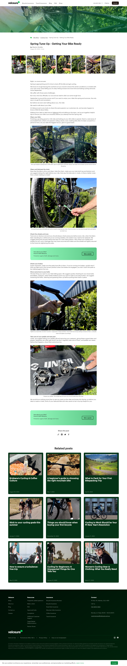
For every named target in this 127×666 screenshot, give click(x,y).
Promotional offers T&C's (27, 638)
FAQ (55, 3)
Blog (50, 3)
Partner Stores (31, 626)
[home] (14, 2)
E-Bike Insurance (51, 613)
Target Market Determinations (31, 622)
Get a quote (87, 254)
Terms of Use (12, 638)
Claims (107, 3)
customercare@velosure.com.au (100, 616)
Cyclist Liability (38, 646)
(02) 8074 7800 (95, 607)
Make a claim (31, 604)
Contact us (11, 610)
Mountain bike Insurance (53, 610)
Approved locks (31, 610)
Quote (115, 3)
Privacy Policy (43, 638)
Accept (114, 663)
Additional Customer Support (33, 617)
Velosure (55, 112)
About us (10, 604)
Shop (60, 3)
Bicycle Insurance (28, 3)
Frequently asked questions (35, 600)
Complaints (30, 613)
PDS (28, 607)
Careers (10, 613)
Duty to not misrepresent (59, 638)
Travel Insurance (41, 3)
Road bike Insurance (52, 607)
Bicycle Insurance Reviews (54, 600)
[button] (98, 3)
